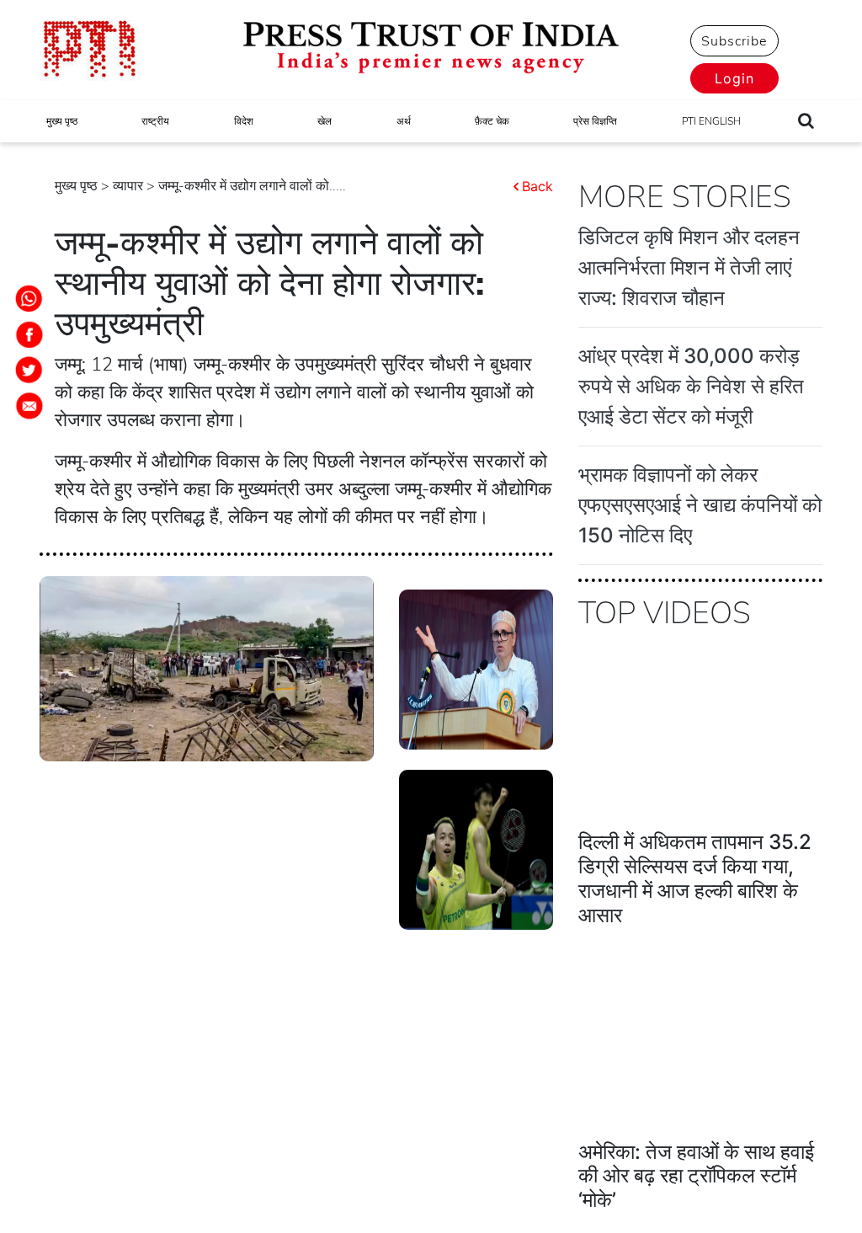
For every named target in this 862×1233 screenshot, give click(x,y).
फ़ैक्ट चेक (492, 121)
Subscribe (734, 41)
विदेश (243, 121)
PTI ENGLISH (711, 121)
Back (537, 186)
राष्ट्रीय (155, 121)
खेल (324, 121)
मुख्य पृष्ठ (61, 121)
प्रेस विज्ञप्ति (595, 121)
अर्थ (403, 121)
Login (734, 78)
